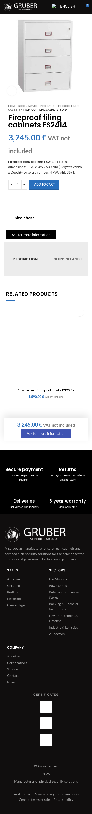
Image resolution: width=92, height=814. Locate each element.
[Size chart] (8, 218)
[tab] (25, 259)
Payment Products (41, 105)
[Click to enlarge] (12, 91)
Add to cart (44, 184)
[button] (79, 312)
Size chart (24, 218)
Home (12, 105)
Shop (21, 105)
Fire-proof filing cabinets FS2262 (46, 390)
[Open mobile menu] (45, 7)
